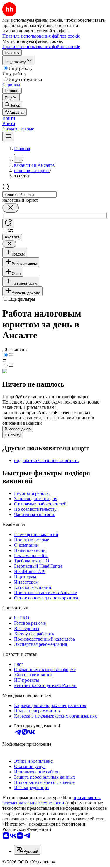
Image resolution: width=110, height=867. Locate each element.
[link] (12, 104)
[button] (8, 118)
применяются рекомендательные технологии (51, 800)
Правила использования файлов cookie (41, 46)
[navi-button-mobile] (8, 136)
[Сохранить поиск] (8, 223)
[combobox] (29, 194)
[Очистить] (10, 208)
